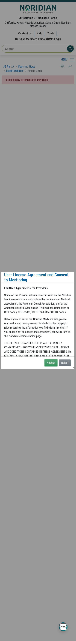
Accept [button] (51, 362)
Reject (65, 362)
